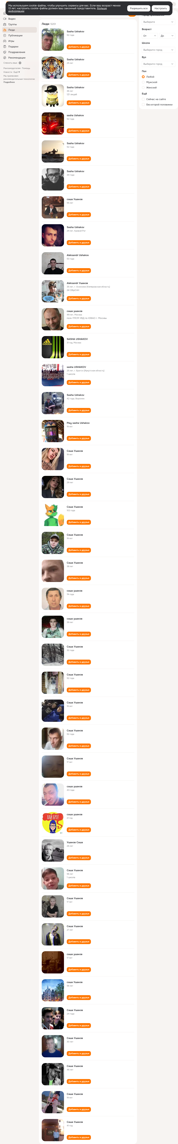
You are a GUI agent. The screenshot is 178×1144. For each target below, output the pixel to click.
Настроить (161, 8)
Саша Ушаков (75, 450)
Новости (7, 72)
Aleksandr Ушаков (77, 283)
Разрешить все (139, 8)
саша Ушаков (75, 199)
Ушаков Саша (75, 842)
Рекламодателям (12, 68)
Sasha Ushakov (75, 31)
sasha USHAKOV (76, 367)
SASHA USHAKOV (77, 339)
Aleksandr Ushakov (78, 255)
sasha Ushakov (75, 115)
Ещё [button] (16, 72)
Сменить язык (10, 62)
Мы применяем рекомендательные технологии (19, 79)
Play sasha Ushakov (78, 422)
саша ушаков (74, 311)
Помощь (26, 68)
